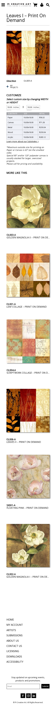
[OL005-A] (28, 52)
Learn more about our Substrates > (22, 141)
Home (10, 619)
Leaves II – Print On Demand (23, 442)
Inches (13, 107)
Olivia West (11, 81)
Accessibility (14, 661)
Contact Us (14, 646)
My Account (14, 624)
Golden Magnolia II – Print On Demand (31, 237)
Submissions (14, 635)
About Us (12, 640)
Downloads (14, 656)
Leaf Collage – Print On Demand (26, 306)
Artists (11, 630)
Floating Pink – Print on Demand (27, 507)
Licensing (12, 651)
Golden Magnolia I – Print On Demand (30, 576)
